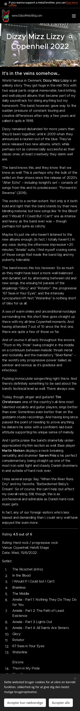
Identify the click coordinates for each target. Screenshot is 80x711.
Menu (74, 16)
